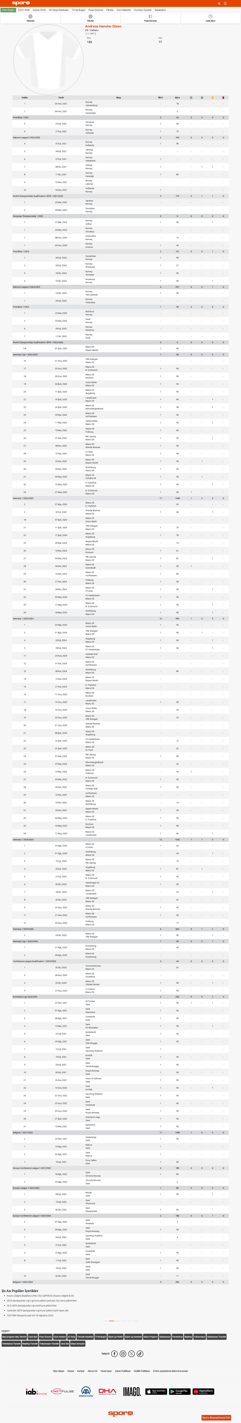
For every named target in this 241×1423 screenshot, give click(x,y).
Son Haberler (124, 10)
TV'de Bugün (78, 10)
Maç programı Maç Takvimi (14, 1337)
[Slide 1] (111, 1321)
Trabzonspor (199, 1337)
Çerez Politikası (123, 1371)
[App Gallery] (203, 1391)
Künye (71, 1371)
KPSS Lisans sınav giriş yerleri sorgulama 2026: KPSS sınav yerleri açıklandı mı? (47, 1315)
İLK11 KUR (24, 10)
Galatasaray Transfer (216, 1337)
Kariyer (80, 1371)
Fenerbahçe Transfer (11, 1344)
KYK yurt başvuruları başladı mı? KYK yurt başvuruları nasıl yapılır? (40, 1300)
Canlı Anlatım (60, 1337)
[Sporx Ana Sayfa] (21, 3)
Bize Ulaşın (58, 1371)
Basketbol (160, 10)
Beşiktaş (188, 1337)
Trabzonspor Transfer (49, 1344)
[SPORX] (120, 1414)
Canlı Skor (32, 1337)
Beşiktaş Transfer (30, 1344)
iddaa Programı (151, 1337)
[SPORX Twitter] (131, 1353)
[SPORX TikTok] (140, 1353)
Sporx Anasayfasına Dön (216, 1417)
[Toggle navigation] (225, 3)
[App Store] (156, 1391)
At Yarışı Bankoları (59, 10)
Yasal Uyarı (106, 1371)
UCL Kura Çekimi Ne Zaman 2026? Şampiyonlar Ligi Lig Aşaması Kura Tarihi (45, 1295)
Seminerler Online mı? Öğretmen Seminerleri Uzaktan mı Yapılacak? (40, 1305)
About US (92, 1371)
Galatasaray (165, 1337)
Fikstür (110, 10)
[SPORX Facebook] (114, 1353)
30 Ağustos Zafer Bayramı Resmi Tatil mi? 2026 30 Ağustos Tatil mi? (41, 1310)
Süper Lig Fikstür (115, 1337)
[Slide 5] (135, 1321)
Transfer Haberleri (85, 1337)
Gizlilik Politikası (142, 1371)
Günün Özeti (39, 10)
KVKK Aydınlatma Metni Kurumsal (170, 1371)
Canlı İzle (65, 1344)
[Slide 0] (105, 1321)
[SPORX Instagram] (123, 1353)
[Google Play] (180, 1391)
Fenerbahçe (177, 1337)
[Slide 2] (117, 1321)
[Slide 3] (123, 1321)
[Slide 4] (129, 1321)
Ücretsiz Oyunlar (143, 10)
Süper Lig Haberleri (133, 1337)
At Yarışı (71, 1337)
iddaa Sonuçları (78, 1344)
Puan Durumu (96, 10)
